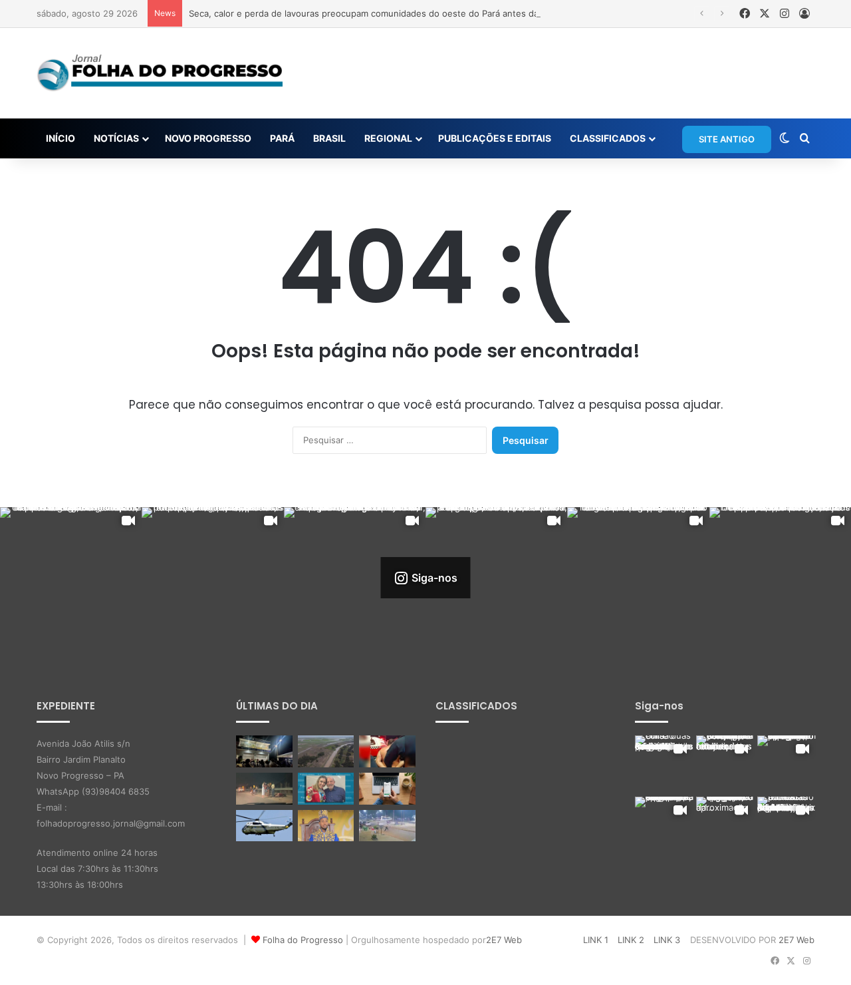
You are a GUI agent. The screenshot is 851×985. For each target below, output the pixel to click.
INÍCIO (60, 138)
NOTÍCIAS (116, 138)
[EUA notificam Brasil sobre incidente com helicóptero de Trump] (264, 826)
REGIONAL (388, 138)
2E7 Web (504, 939)
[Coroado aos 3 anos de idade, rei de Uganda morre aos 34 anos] (326, 826)
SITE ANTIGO (727, 139)
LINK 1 (595, 939)
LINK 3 (667, 939)
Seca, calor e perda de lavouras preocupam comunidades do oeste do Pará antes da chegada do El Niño (405, 13)
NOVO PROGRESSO (208, 138)
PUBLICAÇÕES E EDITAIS (494, 138)
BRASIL (329, 138)
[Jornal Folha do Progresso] (160, 73)
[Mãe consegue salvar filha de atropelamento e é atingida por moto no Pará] (387, 826)
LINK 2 (631, 939)
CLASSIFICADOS (608, 138)
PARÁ (282, 138)
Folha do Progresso (303, 939)
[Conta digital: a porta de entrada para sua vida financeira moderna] (387, 789)
